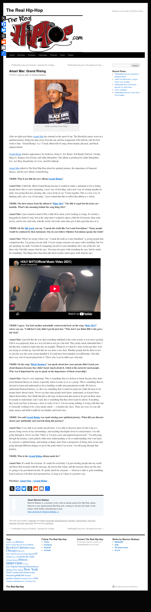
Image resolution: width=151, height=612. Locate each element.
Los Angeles (12, 566)
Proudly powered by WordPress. (126, 586)
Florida (8, 557)
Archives (21, 55)
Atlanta (8, 542)
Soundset (24, 578)
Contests (32, 55)
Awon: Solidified (121, 90)
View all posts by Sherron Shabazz (43, 511)
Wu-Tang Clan (31, 581)
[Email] (3, 48)
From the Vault (27, 556)
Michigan (9, 570)
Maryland (22, 566)
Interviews (42, 55)
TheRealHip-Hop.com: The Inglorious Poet (85, 65)
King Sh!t (58, 203)
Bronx (30, 544)
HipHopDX (119, 542)
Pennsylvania (29, 572)
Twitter (46, 542)
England (31, 554)
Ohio (21, 572)
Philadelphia (10, 575)
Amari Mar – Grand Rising (33, 480)
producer (10, 578)
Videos (71, 55)
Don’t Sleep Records (13, 554)
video (35, 578)
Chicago (11, 550)
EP (36, 553)
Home (11, 55)
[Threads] (3, 36)
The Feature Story (121, 547)
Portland (28, 575)
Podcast (53, 55)
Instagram (48, 544)
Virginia (9, 581)
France (14, 557)
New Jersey (18, 569)
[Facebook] (3, 24)
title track (29, 228)
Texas (30, 578)
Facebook (47, 547)
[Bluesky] (3, 30)
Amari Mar (38, 136)
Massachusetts (32, 566)
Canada (32, 547)
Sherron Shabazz (39, 74)
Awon (13, 542)
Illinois (22, 559)
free (18, 557)
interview (32, 520)
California (23, 547)
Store (62, 55)
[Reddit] (3, 42)
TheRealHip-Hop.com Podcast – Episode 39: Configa (31, 65)
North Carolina (12, 572)
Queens (17, 578)
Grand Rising (15, 154)
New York (29, 523)
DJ (23, 551)
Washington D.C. (19, 581)
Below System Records (14, 545)
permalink (49, 523)
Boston (25, 545)
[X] (3, 18)
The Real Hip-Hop (24, 10)
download (24, 554)
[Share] (3, 53)
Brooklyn (71, 520)
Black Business (38, 364)
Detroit (19, 551)
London (25, 564)
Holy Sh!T (90, 325)
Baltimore (20, 541)
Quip (117, 544)
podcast (19, 575)
